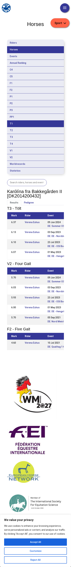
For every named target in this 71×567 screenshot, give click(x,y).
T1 (11, 123)
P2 (11, 103)
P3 (11, 110)
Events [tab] (13, 56)
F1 (11, 83)
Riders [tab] (13, 42)
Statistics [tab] (15, 170)
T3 (11, 137)
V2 (11, 157)
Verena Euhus (32, 222)
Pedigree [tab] (29, 202)
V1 (11, 150)
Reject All (35, 560)
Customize (35, 551)
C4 (11, 69)
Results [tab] (14, 202)
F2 (11, 90)
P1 (11, 96)
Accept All (35, 542)
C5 (11, 76)
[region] (35, 540)
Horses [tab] (14, 49)
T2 (11, 130)
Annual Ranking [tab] (18, 63)
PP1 (12, 117)
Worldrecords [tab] (17, 164)
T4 (11, 143)
